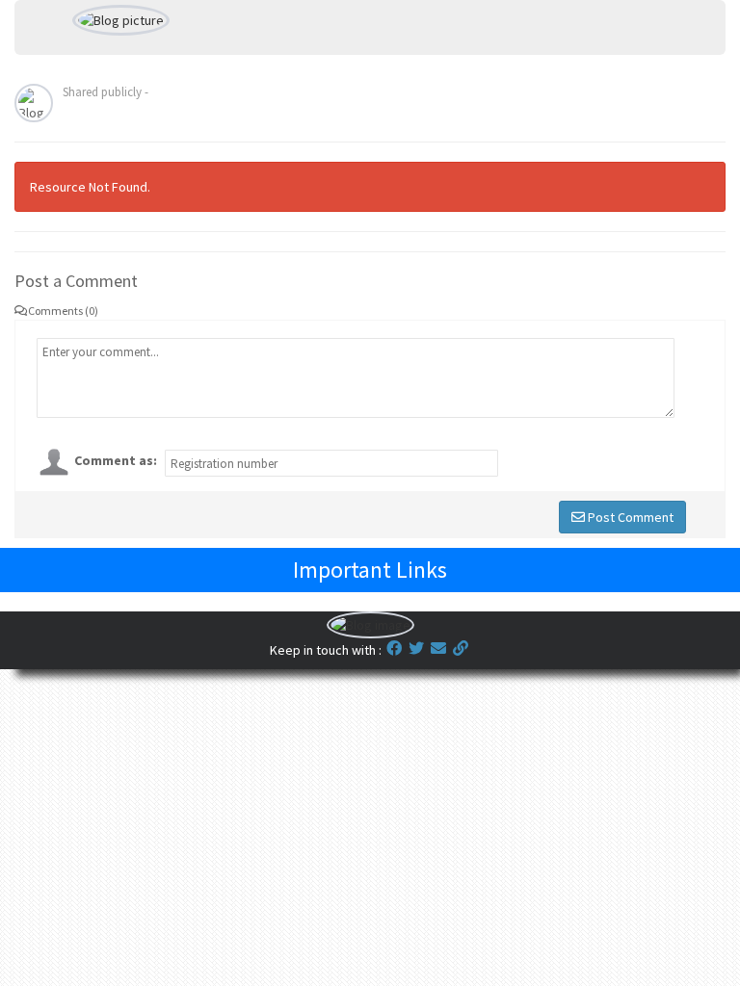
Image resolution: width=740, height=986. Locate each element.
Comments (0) (63, 310)
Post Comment (629, 517)
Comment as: (115, 460)
